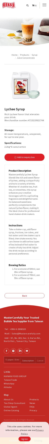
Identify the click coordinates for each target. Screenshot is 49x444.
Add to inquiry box (26, 157)
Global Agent (10, 406)
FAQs (32, 406)
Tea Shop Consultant (14, 403)
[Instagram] (14, 351)
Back (24, 295)
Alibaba (8, 387)
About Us (8, 399)
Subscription (28, 360)
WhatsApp (9, 383)
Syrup (34, 54)
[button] (27, 5)
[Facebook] (7, 351)
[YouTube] (27, 351)
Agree (24, 438)
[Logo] (9, 5)
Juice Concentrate (26, 57)
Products (24, 54)
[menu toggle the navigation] (44, 5)
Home (15, 54)
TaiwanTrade (10, 379)
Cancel (40, 360)
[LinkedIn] (20, 351)
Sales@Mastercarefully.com (26, 333)
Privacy (33, 410)
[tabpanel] (24, 29)
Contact (46, 304)
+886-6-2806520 (18, 329)
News (32, 403)
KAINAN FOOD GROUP (15, 376)
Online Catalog (11, 410)
